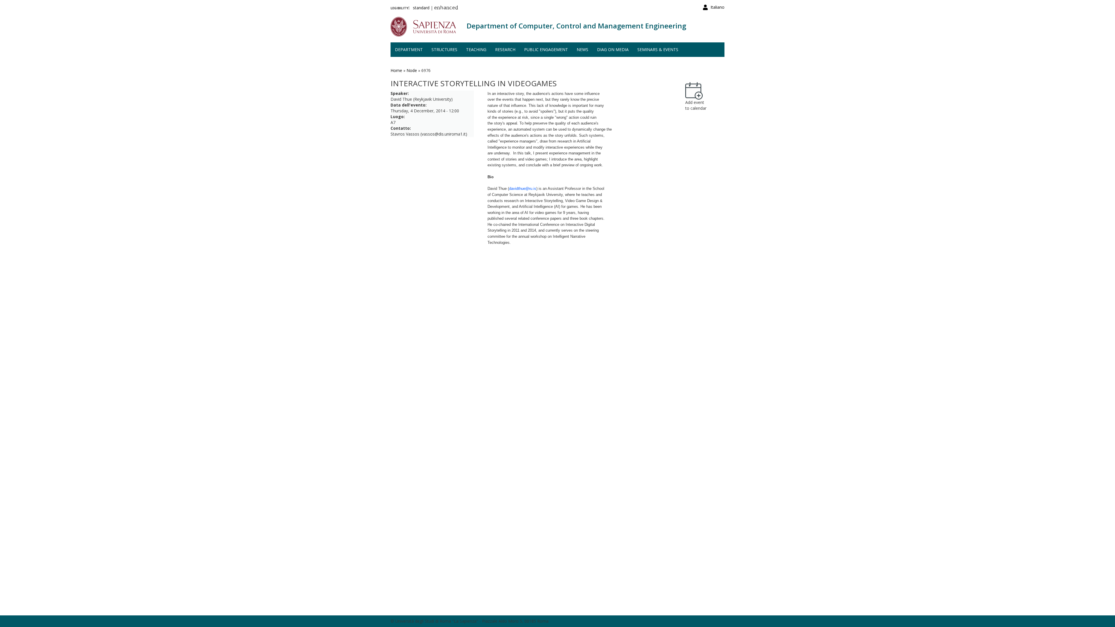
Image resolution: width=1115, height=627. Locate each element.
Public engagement (546, 49)
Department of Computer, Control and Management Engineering (576, 25)
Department (409, 49)
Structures (444, 49)
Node (412, 70)
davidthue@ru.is (522, 188)
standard (421, 7)
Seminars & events (657, 49)
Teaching (476, 49)
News (582, 49)
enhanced (446, 8)
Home (396, 70)
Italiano (717, 7)
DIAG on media (613, 49)
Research (505, 49)
